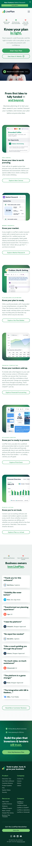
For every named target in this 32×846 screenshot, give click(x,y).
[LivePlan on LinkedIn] (17, 836)
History (19, 783)
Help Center (5, 801)
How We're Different (8, 781)
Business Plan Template (6, 816)
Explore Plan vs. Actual (16, 532)
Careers (19, 781)
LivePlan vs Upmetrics (23, 810)
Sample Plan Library (8, 813)
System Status (6, 790)
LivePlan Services (7, 804)
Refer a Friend (6, 810)
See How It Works (15, 56)
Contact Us (20, 778)
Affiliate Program (7, 808)
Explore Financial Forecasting (16, 392)
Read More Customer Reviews (16, 708)
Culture (19, 785)
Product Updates (7, 785)
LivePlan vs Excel (22, 805)
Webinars (5, 806)
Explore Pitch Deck (16, 462)
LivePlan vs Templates (20, 802)
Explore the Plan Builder (16, 320)
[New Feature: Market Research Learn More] (16, 4)
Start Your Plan (16, 51)
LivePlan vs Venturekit (23, 812)
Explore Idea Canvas (16, 180)
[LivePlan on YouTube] (21, 836)
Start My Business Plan (16, 752)
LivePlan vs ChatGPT (23, 807)
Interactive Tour (6, 778)
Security (4, 792)
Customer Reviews (7, 783)
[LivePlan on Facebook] (14, 836)
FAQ (3, 788)
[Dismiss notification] (30, 2)
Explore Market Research (16, 252)
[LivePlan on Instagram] (11, 836)
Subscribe (16, 830)
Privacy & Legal (21, 841)
